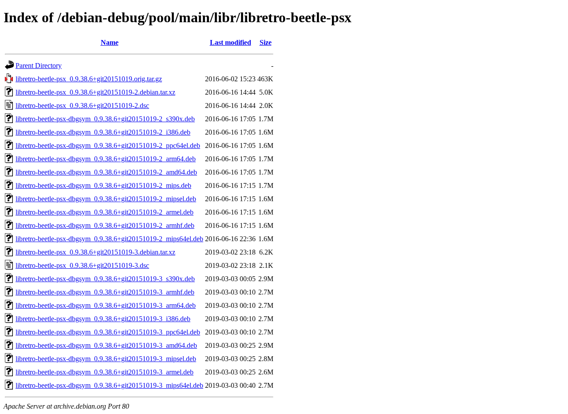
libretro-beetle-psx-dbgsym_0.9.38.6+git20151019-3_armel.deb (104, 372)
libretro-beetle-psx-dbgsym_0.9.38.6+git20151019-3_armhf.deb (105, 292)
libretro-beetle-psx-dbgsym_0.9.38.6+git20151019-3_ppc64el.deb (108, 332)
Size (266, 42)
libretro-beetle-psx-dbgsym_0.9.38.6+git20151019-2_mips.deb (103, 185)
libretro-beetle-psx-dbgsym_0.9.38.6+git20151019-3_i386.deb (103, 318)
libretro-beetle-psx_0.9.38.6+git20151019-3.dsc (82, 265)
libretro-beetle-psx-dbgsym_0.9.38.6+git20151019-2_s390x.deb (105, 119)
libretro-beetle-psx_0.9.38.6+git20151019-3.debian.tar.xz (95, 252)
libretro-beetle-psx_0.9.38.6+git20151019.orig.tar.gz (89, 79)
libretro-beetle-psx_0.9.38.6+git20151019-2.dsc (82, 105)
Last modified (230, 42)
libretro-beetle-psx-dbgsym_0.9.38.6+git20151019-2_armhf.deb (105, 225)
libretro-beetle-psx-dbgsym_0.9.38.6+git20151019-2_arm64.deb (106, 159)
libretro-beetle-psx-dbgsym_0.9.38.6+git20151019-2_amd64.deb (106, 172)
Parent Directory (39, 65)
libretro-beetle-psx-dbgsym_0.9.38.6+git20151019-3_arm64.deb (106, 305)
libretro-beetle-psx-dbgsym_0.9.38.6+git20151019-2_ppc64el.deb (108, 145)
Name (109, 42)
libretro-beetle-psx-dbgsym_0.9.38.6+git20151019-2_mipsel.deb (106, 199)
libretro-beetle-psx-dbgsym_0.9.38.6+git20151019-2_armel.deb (104, 212)
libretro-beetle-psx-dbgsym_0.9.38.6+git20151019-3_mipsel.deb (106, 358)
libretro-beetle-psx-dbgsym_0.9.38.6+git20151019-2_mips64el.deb (109, 239)
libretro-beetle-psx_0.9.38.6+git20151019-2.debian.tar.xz (95, 92)
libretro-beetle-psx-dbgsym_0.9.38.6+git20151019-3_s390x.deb (105, 279)
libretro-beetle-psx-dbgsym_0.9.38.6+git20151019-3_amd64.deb (106, 345)
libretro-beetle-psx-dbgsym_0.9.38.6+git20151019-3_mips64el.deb (109, 385)
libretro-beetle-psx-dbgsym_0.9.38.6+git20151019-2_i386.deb (103, 132)
